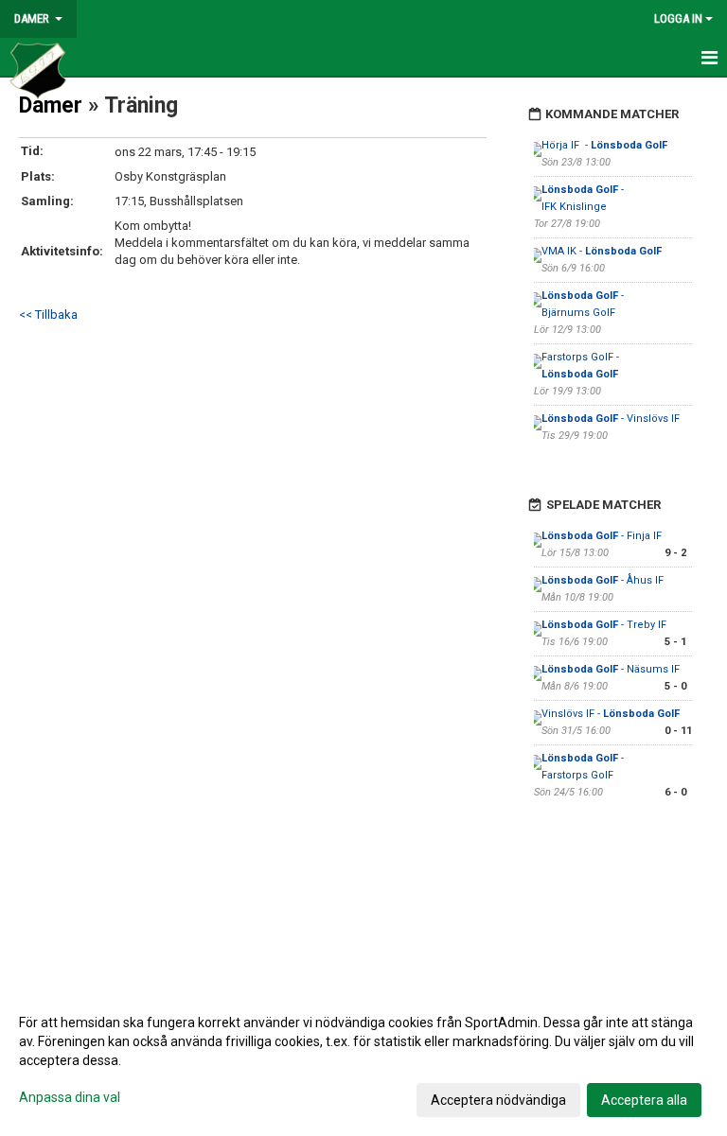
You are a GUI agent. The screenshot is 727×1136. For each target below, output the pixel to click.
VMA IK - (601, 251)
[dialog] (363, 1060)
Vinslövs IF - (610, 714)
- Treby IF (603, 625)
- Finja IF (601, 536)
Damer (50, 105)
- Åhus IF (602, 580)
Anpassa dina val (69, 1097)
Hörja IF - (604, 145)
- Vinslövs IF (610, 418)
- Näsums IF (610, 669)
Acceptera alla (644, 1100)
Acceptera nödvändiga (498, 1100)
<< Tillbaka (48, 314)
